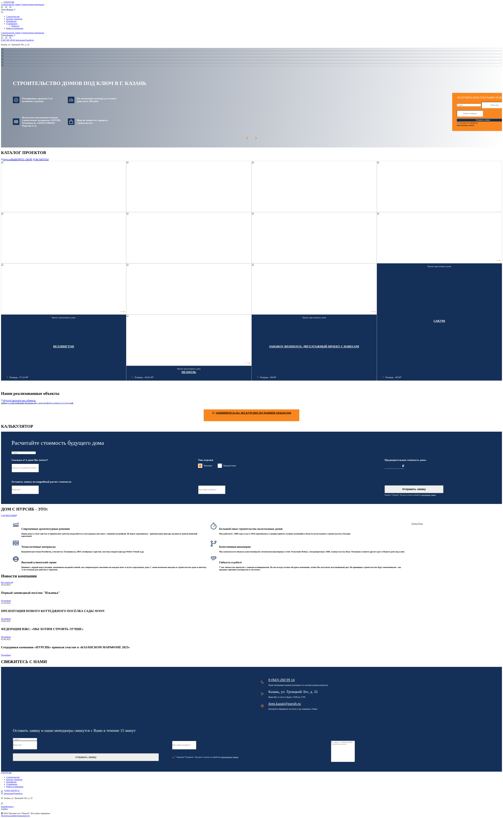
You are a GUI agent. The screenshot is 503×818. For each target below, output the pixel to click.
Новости (15, 26)
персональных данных (465, 125)
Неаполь (189, 372)
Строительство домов (10, 4)
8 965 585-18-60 (8, 40)
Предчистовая (229, 466)
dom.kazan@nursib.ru (24, 40)
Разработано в (7, 806)
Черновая (208, 466)
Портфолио (11, 21)
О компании (11, 24)
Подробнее (6, 601)
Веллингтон (63, 346)
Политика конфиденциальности (15, 816)
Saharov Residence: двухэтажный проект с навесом (314, 346)
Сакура (439, 320)
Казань (10, 9)
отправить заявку (85, 757)
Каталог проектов (14, 19)
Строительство (13, 16)
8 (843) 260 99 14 (281, 680)
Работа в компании (14, 28)
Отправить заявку (414, 489)
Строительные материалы (32, 4)
